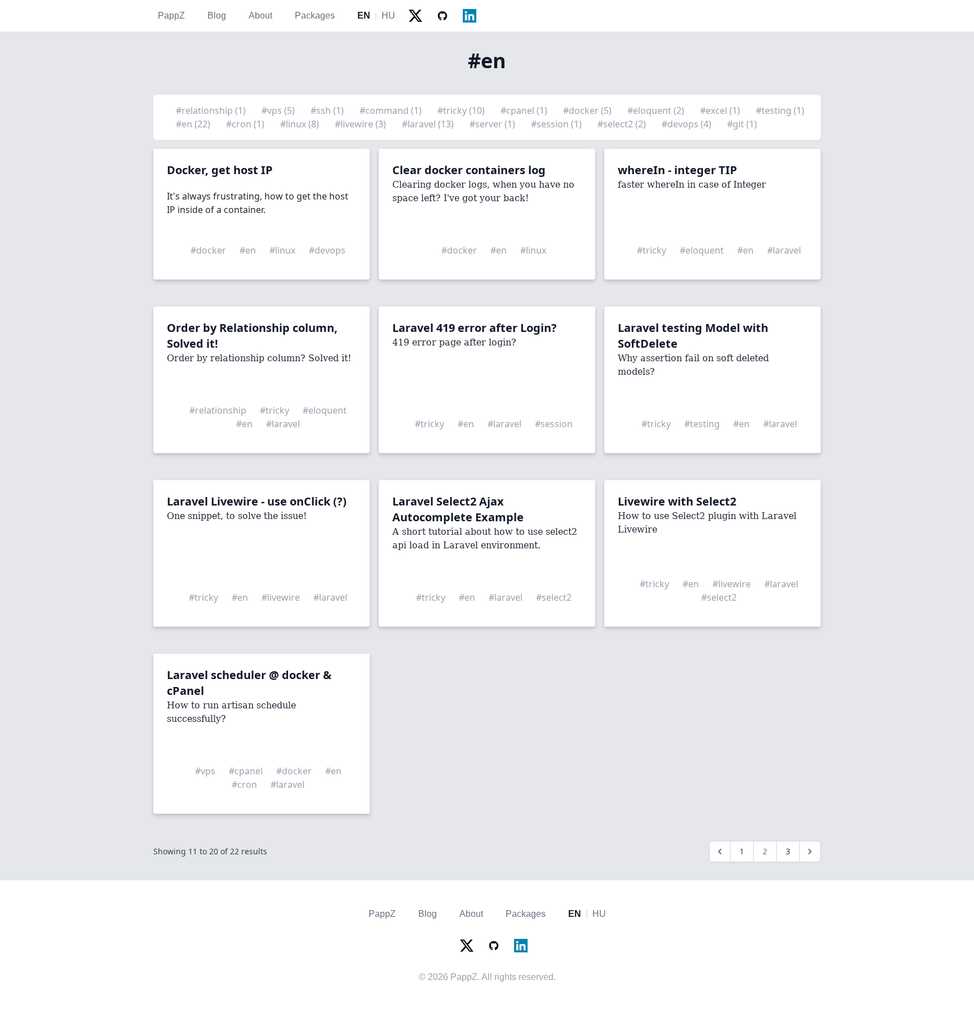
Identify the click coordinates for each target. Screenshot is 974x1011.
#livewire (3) (361, 124)
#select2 (554, 597)
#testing (702, 424)
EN (363, 15)
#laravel (784, 250)
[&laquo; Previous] (719, 851)
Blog (216, 15)
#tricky (651, 250)
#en (248, 250)
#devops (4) (688, 124)
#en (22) (194, 124)
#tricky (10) (462, 110)
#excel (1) (721, 110)
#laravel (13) (429, 124)
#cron (244, 784)
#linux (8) (300, 124)
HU (388, 15)
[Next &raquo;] (810, 851)
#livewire (281, 597)
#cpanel (246, 771)
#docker (208, 250)
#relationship (217, 410)
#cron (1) (246, 124)
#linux (282, 250)
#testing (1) (780, 110)
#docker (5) (588, 110)
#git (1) (742, 124)
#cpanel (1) (525, 110)
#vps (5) (279, 110)
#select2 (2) (622, 124)
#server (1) (493, 124)
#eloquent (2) (657, 110)
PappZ (171, 15)
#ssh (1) (328, 110)
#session (554, 424)
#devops (327, 250)
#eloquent (702, 250)
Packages (315, 15)
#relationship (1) (212, 110)
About (260, 15)
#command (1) (392, 110)
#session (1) (557, 124)
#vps (205, 771)
